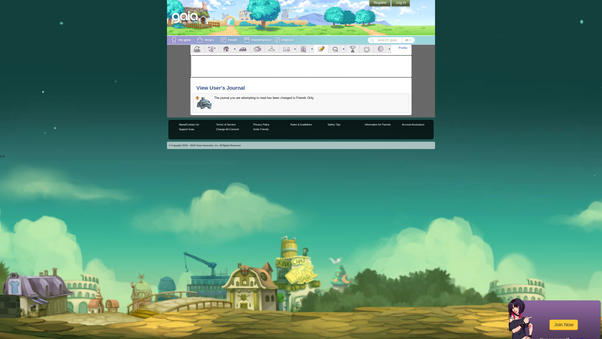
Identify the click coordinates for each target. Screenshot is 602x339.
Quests (335, 49)
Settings (381, 49)
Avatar (212, 49)
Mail (286, 49)
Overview (197, 49)
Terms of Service (226, 124)
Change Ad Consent (227, 129)
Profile (403, 48)
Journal (321, 49)
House (226, 49)
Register (380, 3)
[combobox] (391, 40)
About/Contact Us (189, 124)
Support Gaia (186, 129)
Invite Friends (261, 129)
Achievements (352, 49)
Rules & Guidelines (301, 124)
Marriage (367, 49)
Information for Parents (378, 124)
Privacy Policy (261, 124)
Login (400, 3)
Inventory (272, 49)
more (234, 49)
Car (243, 49)
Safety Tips (334, 124)
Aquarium (258, 49)
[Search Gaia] (372, 40)
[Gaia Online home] (186, 17)
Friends (304, 49)
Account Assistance (413, 124)
